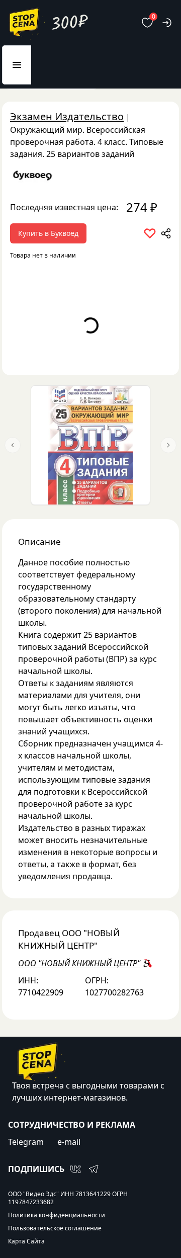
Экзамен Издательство (67, 116)
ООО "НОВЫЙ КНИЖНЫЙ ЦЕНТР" (79, 963)
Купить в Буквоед (48, 233)
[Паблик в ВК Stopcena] (75, 1169)
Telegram (26, 1141)
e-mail (68, 1141)
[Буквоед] (90, 175)
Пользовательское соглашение (55, 1228)
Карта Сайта (26, 1241)
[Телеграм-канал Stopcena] (93, 1169)
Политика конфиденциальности (56, 1215)
